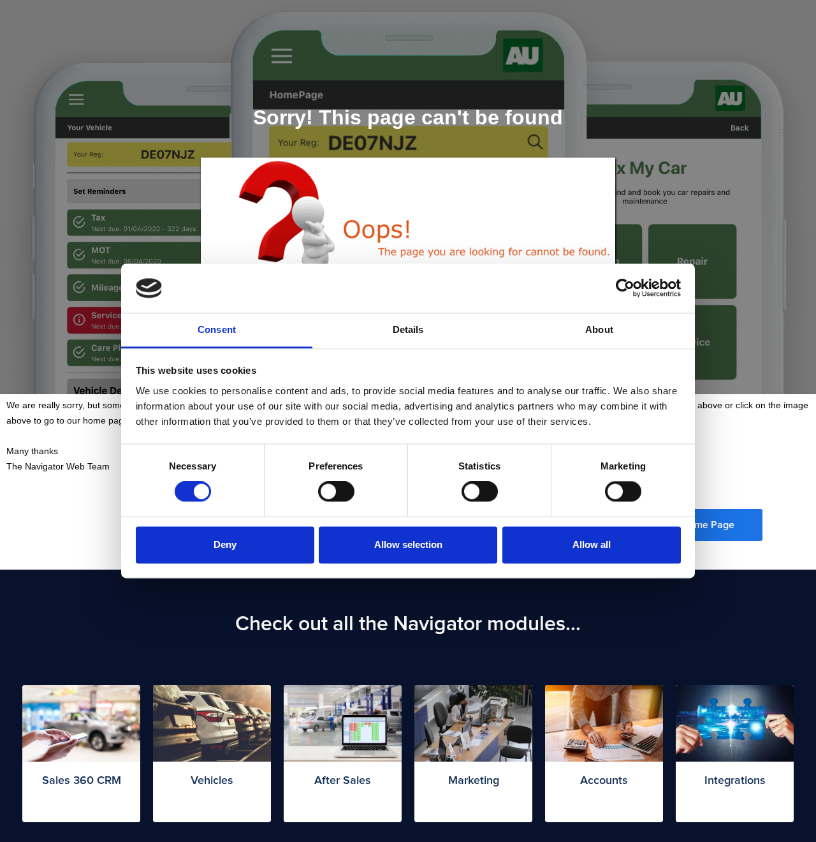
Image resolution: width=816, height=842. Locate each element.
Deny (225, 544)
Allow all (591, 544)
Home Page (707, 525)
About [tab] (599, 329)
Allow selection (408, 544)
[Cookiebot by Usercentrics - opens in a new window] (625, 288)
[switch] (336, 492)
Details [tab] (408, 329)
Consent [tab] (217, 329)
